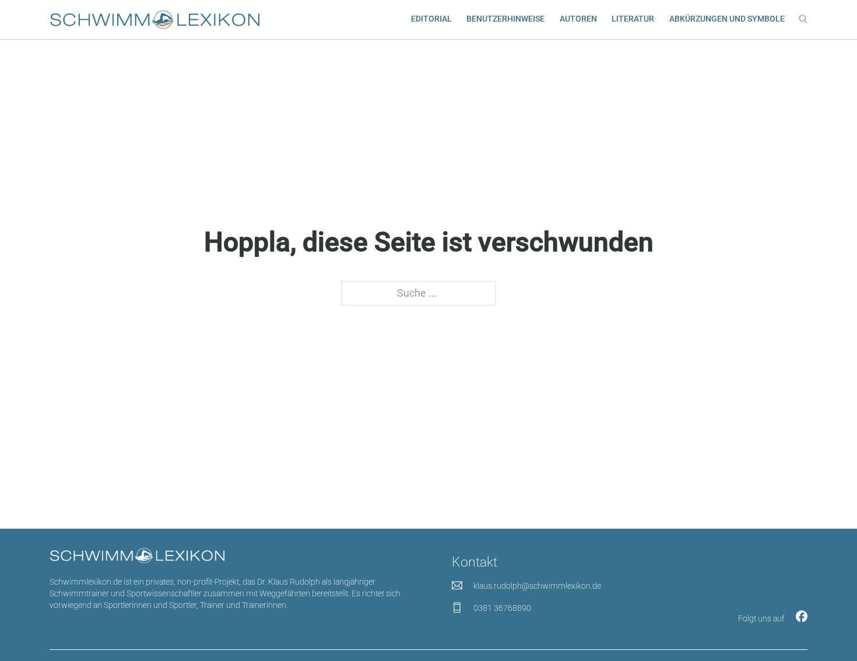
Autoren (578, 18)
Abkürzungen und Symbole (727, 18)
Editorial (431, 18)
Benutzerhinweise (505, 18)
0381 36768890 (502, 608)
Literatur (633, 18)
